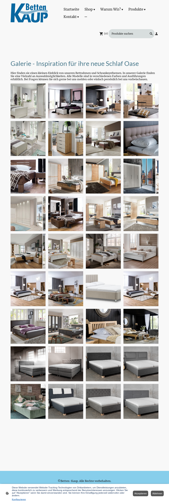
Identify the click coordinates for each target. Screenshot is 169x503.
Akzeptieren (140, 493)
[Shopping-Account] (156, 34)
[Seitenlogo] (29, 13)
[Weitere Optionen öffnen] (85, 16)
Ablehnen (157, 493)
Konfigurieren (19, 499)
